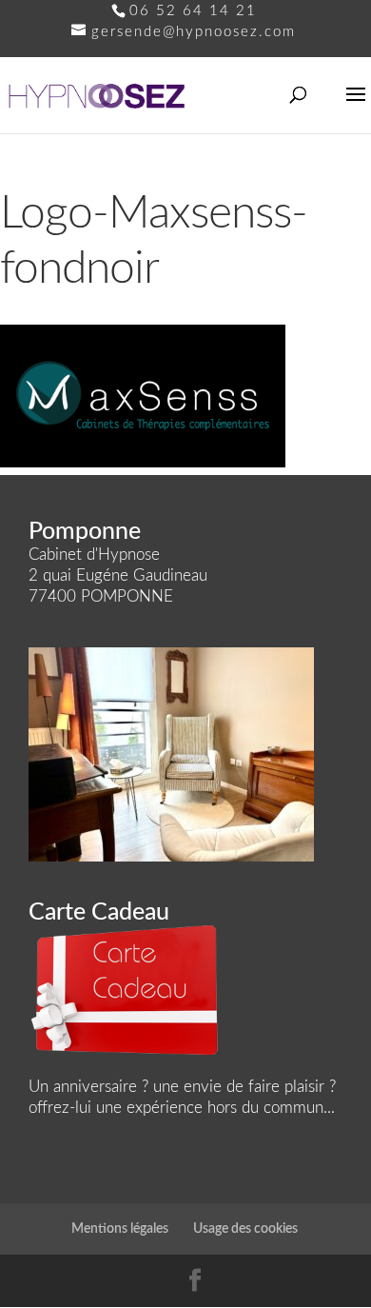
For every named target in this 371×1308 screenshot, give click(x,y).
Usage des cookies (245, 1229)
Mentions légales (119, 1229)
